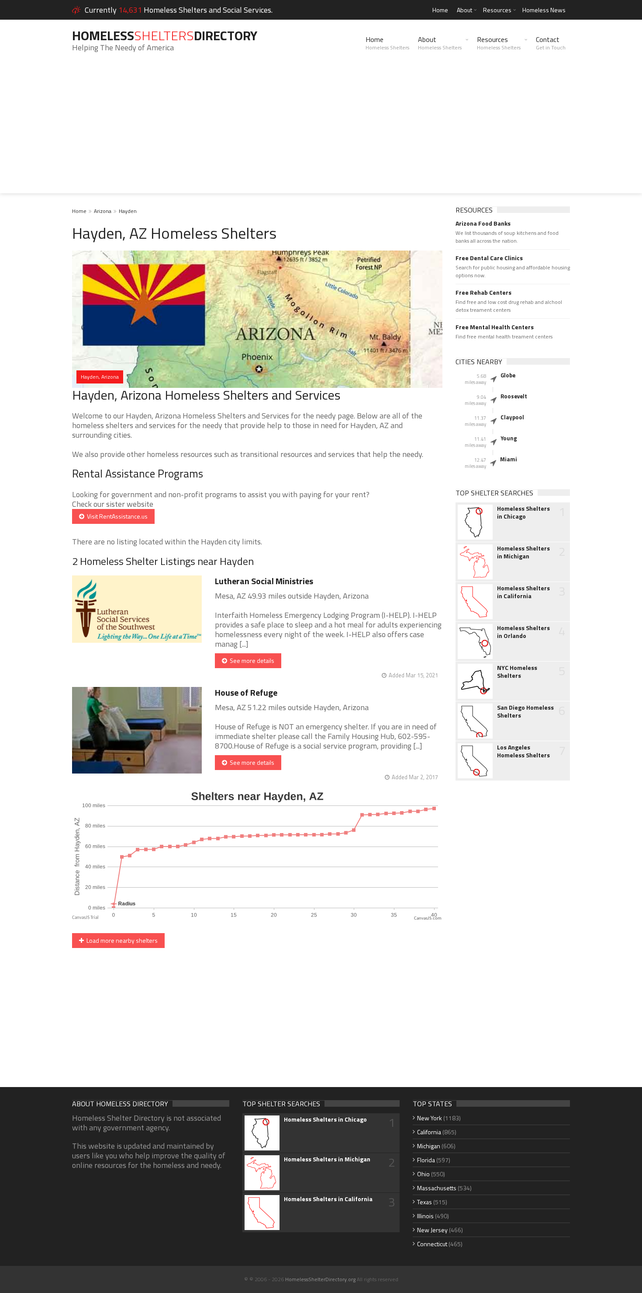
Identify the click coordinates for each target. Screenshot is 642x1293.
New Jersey (432, 1229)
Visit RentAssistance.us (116, 516)
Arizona (102, 211)
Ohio (423, 1173)
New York (429, 1117)
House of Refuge (246, 692)
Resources (497, 9)
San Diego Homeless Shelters (525, 711)
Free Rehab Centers (483, 292)
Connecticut (432, 1243)
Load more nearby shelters (121, 940)
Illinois (425, 1215)
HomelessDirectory (164, 35)
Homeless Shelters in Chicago (523, 512)
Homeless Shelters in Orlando (523, 632)
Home (440, 9)
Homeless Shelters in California (523, 592)
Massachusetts (436, 1187)
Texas (424, 1201)
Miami (508, 459)
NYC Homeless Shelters (517, 672)
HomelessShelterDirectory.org (320, 1279)
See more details (250, 660)
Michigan (428, 1145)
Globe (507, 375)
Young (508, 438)
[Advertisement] (321, 132)
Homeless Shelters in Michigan (523, 552)
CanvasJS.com (428, 918)
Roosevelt (513, 396)
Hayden (128, 211)
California (429, 1131)
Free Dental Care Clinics (489, 258)
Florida (426, 1159)
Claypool (512, 417)
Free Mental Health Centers (495, 327)
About (464, 9)
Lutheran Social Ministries (264, 581)
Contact (551, 43)
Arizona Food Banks (483, 223)
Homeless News (544, 9)
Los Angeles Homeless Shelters (523, 751)
